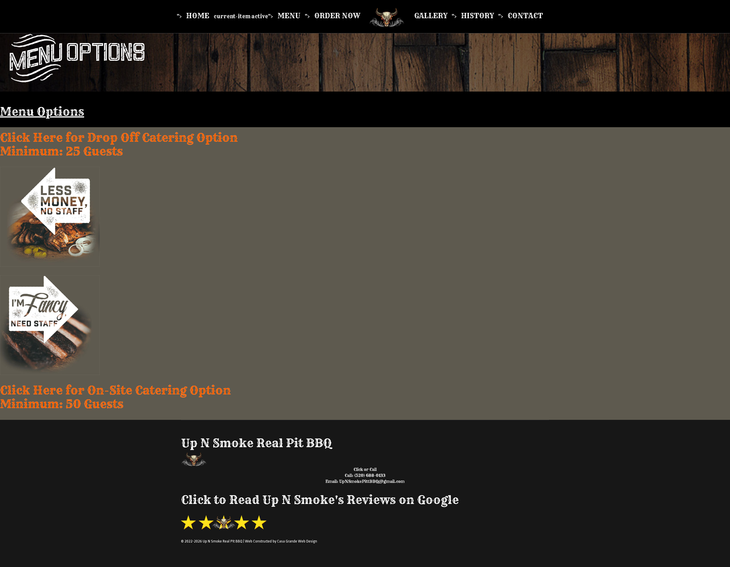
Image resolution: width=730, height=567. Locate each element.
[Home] (387, 17)
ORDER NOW (337, 15)
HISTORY (477, 15)
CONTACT (525, 15)
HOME (197, 15)
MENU (289, 15)
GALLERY (430, 15)
